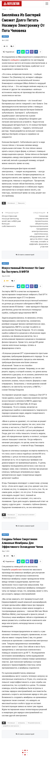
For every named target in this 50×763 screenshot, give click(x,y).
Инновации (11, 203)
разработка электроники (11, 726)
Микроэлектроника (34, 723)
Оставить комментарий (25, 255)
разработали (16, 569)
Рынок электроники (9, 518)
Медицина (21, 203)
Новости (5, 36)
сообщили (14, 60)
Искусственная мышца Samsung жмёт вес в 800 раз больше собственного (11, 221)
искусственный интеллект (26, 514)
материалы (21, 723)
